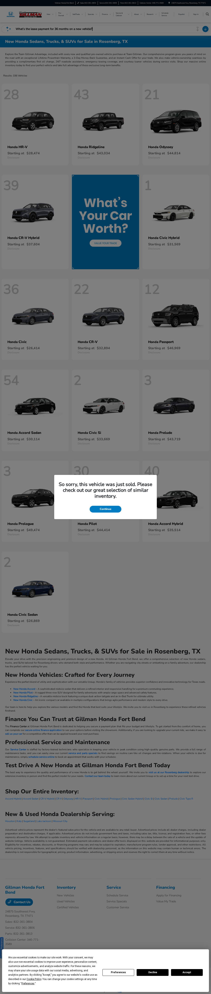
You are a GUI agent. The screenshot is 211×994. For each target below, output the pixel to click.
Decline (152, 972)
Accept (187, 972)
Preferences (118, 972)
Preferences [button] (27, 983)
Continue (105, 509)
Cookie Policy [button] (34, 979)
